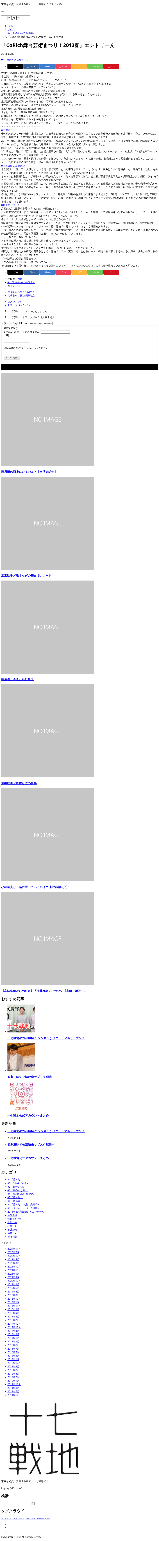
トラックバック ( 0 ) (18, 305)
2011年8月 (13, 1388)
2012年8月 (13, 1366)
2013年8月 (13, 1345)
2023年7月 (13, 1252)
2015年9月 (13, 1313)
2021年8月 (13, 1277)
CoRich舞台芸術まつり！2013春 (19, 80)
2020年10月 (14, 1281)
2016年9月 (13, 1309)
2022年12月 (14, 1256)
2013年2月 (13, 1355)
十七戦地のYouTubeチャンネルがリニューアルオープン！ (46, 1038)
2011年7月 (13, 1391)
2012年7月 (13, 1370)
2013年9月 (13, 1341)
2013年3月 (13, 1352)
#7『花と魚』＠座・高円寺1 (23, 1204)
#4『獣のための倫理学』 (15, 59)
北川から (12, 1222)
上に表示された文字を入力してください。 (27, 347)
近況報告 (12, 1236)
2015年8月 (13, 1316)
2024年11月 (14, 1248)
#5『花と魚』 (15, 1197)
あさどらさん (6, 1518)
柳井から (12, 1229)
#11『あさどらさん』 (19, 1183)
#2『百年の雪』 (16, 1186)
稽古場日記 (45, 1518)
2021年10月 (14, 1270)
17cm (19, 278)
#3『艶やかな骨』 (17, 1190)
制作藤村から (14, 1218)
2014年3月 (13, 1330)
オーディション (18, 1518)
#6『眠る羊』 (15, 1201)
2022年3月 (13, 1263)
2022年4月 (13, 1259)
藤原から (12, 1233)
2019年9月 (13, 1284)
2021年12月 (14, 1266)
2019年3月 (13, 1295)
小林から (12, 1226)
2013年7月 (13, 1348)
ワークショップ (31, 1518)
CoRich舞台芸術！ (88, 83)
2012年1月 (13, 1380)
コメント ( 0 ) (14, 301)
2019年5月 (13, 1288)
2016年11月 (14, 1306)
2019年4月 (13, 1291)
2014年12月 (14, 1323)
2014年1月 (13, 1338)
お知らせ (12, 1215)
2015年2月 (13, 1320)
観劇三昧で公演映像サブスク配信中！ (32, 1077)
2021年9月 (13, 1273)
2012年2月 (13, 1377)
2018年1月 (13, 1302)
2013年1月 (13, 1359)
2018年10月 (14, 1298)
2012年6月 (13, 1373)
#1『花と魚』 (15, 1179)
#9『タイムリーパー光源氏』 (23, 1208)
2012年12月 (14, 1363)
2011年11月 (14, 1384)
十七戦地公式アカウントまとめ (28, 1115)
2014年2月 (13, 1334)
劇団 (39, 1518)
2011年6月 (13, 1395)
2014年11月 (14, 1327)
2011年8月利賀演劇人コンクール (25, 1211)
